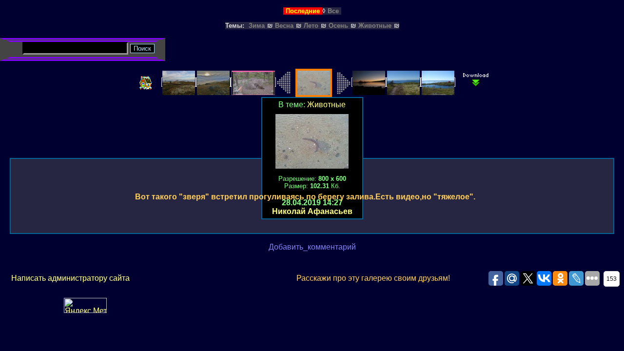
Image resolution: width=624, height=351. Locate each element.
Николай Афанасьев (312, 211)
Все (333, 11)
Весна (284, 25)
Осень (338, 25)
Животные (374, 25)
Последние (303, 11)
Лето (311, 25)
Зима (257, 25)
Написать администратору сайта (70, 278)
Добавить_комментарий (312, 247)
